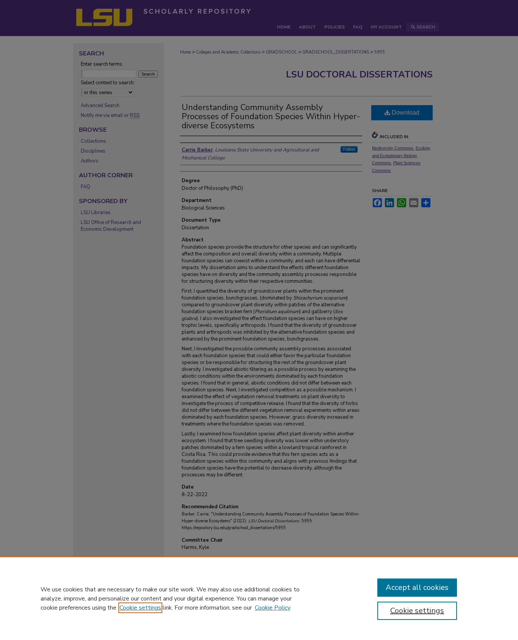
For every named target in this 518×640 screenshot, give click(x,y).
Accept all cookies (417, 587)
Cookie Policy (272, 608)
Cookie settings (140, 608)
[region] (259, 598)
